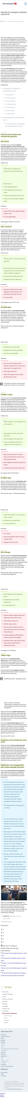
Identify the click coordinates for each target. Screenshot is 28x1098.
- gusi (2, 1059)
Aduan (4, 996)
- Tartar (2, 1045)
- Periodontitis (4, 1050)
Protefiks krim (10, 101)
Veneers (6, 1018)
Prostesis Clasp (7, 1015)
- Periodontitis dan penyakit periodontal (9, 1048)
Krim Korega (9, 110)
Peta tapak (3, 1076)
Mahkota (6, 1022)
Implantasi (6, 1020)
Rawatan (4, 1004)
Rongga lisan (6, 1008)
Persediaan (5, 1011)
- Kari (2, 1047)
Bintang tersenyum (7, 999)
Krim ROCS (9, 94)
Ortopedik (5, 1006)
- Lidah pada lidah (5, 1061)
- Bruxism (3, 1044)
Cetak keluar (8, 921)
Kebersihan (5, 992)
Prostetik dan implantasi (9, 1013)
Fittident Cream (10, 104)
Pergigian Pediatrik (7, 994)
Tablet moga (9, 113)
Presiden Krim (10, 107)
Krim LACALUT (10, 98)
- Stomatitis (3, 1062)
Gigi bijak (4, 1001)
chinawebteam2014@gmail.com (14, 1089)
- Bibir (2, 1057)
